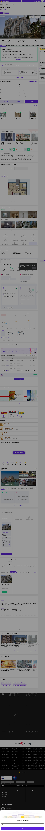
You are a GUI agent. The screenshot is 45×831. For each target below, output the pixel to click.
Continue (22, 828)
